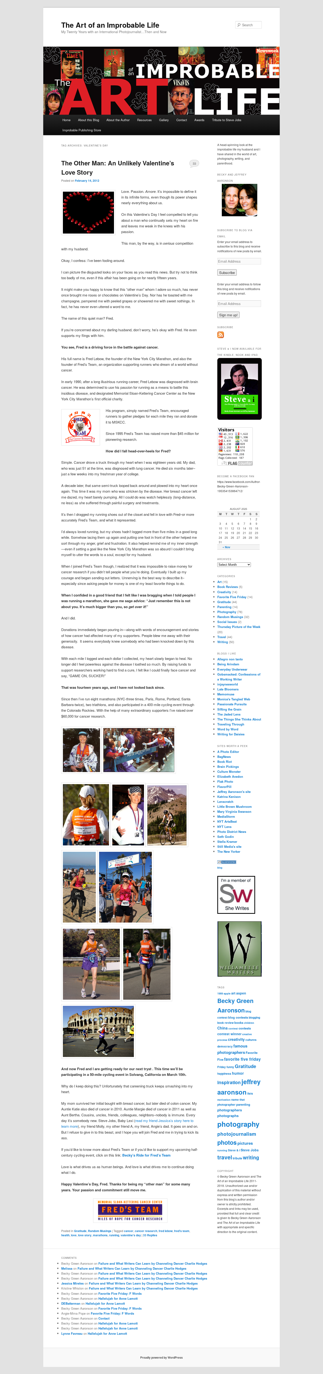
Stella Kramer (227, 841)
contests (245, 1028)
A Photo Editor (228, 751)
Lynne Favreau (72, 1333)
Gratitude (80, 1231)
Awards (199, 120)
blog (219, 867)
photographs (228, 1115)
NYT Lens (224, 826)
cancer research (146, 1231)
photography (238, 1124)
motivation (224, 1099)
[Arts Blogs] (226, 863)
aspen (241, 993)
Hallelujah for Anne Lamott (118, 1298)
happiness (224, 1074)
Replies (150, 1235)
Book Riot (224, 761)
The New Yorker (228, 851)
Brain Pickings (228, 766)
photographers (229, 1110)
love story (85, 1235)
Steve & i (234, 1150)
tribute (237, 1158)
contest (233, 1028)
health (65, 1235)
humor (238, 1073)
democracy (225, 1046)
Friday (221, 1067)
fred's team (181, 1231)
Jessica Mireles (72, 1283)
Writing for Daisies (230, 734)
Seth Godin (225, 836)
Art (219, 581)
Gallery (164, 120)
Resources (144, 120)
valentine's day (131, 1235)
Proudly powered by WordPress (161, 1357)
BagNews (224, 756)
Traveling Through (230, 724)
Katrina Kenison (229, 796)
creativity (236, 1039)
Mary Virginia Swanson (234, 811)
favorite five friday (242, 1059)
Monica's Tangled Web (233, 699)
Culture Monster (229, 771)
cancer (128, 1231)
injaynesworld (227, 684)
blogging (254, 1018)
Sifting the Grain (229, 709)
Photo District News (231, 831)
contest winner (229, 1033)
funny (230, 1067)
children (249, 1023)
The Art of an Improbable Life (110, 25)
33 (194, 163)
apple (227, 993)
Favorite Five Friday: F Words (120, 1293)
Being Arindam (228, 664)
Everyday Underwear (232, 669)
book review (225, 1023)
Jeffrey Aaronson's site (234, 791)
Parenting (224, 607)
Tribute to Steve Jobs (226, 120)
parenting (243, 1104)
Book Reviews (227, 586)
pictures (245, 1143)
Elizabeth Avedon (230, 776)
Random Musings (99, 1231)
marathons (100, 1235)
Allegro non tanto (230, 659)
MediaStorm (226, 816)
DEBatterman (70, 1303)
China (222, 1028)
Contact (181, 120)
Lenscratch (225, 801)
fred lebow (166, 1231)
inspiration (229, 1082)
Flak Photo (225, 781)
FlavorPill (224, 786)
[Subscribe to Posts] (220, 337)
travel (224, 1157)
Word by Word (227, 729)
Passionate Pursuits (232, 704)
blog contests (238, 1017)
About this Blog (88, 120)
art (233, 993)
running (114, 1235)
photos (227, 1142)
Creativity (224, 592)
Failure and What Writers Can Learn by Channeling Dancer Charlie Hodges (152, 1263)
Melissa (66, 1268)
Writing (222, 642)
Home (66, 120)
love (74, 1235)
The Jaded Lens (228, 714)
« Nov (226, 547)
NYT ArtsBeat (227, 821)
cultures (251, 1040)
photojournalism (236, 1133)
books (238, 1022)
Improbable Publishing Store (81, 130)
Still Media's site (229, 846)
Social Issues (227, 621)
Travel (221, 637)
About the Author (118, 120)
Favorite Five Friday (231, 597)
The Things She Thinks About (239, 719)
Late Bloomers (228, 689)
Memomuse (225, 694)
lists (250, 1093)
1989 (220, 993)
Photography (226, 612)
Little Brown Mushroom (234, 806)
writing (251, 1157)
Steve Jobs (250, 1150)
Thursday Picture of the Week (238, 626)
